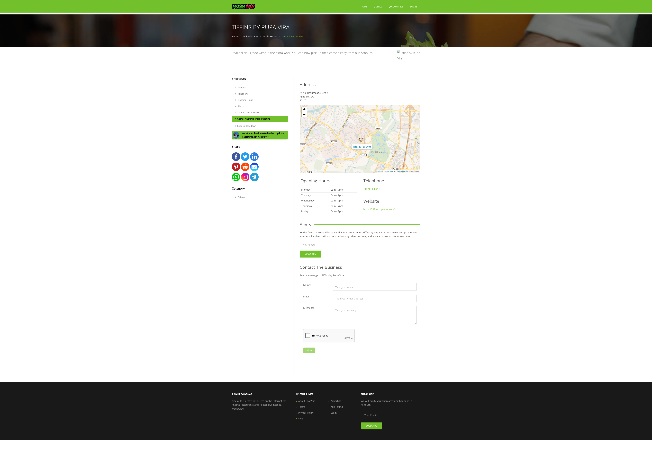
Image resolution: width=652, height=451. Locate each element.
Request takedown (246, 125)
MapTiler (390, 171)
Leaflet (380, 171)
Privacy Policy (305, 412)
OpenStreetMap (402, 171)
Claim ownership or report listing (253, 118)
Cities (378, 6)
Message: (308, 307)
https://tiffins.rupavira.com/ (379, 209)
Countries (397, 6)
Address (241, 87)
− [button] (304, 114)
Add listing (337, 406)
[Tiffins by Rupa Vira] (361, 140)
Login (413, 6)
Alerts (240, 106)
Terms (301, 406)
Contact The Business (248, 112)
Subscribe (310, 253)
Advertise (336, 401)
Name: (307, 285)
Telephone (242, 93)
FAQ (300, 418)
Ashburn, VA (270, 36)
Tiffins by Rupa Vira (362, 146)
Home (364, 6)
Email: (306, 296)
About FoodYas (306, 401)
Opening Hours (245, 99)
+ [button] (304, 109)
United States (250, 36)
